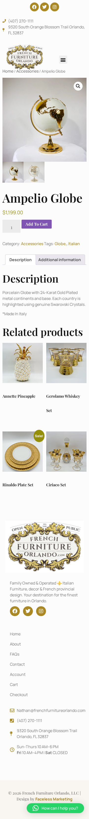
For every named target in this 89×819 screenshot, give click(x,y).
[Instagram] (54, 6)
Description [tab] (20, 259)
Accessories (32, 243)
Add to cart (36, 224)
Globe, (61, 243)
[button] (63, 60)
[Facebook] (34, 6)
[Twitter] (44, 6)
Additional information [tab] (59, 259)
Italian (74, 243)
